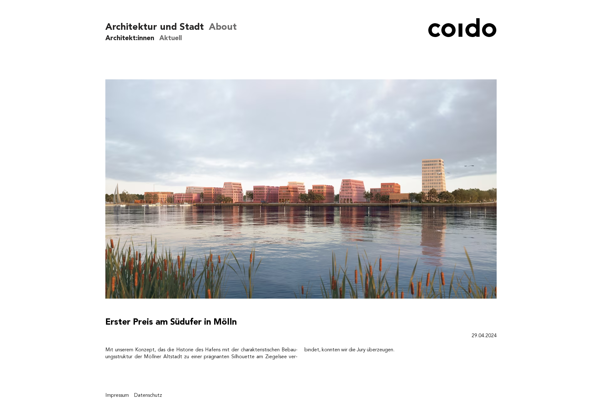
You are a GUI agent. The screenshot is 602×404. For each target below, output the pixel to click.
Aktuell (170, 37)
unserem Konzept (135, 350)
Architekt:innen (129, 37)
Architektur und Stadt (154, 27)
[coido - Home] (458, 34)
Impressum (117, 395)
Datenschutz (148, 395)
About (223, 27)
